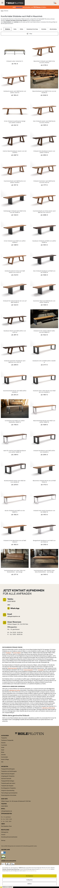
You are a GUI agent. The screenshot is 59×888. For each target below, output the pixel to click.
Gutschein (19, 7)
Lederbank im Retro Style (48, 707)
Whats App (14, 608)
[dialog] (29, 876)
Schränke (43, 29)
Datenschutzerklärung (45, 869)
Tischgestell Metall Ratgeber (8, 769)
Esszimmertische (12, 668)
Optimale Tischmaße (6, 778)
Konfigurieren (29, 879)
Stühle (21, 29)
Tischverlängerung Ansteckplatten (9, 793)
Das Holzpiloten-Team (6, 826)
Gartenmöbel (4, 757)
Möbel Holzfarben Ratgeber (8, 773)
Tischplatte (40, 669)
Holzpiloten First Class (32, 29)
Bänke (2, 752)
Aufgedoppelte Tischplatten (7, 776)
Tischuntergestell (28, 669)
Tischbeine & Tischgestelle (7, 740)
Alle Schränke (53, 29)
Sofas (15, 29)
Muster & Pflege (5, 759)
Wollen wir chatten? (7, 886)
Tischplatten (4, 738)
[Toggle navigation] (2, 3)
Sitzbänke (7, 29)
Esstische (3, 742)
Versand (3, 834)
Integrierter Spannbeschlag (7, 790)
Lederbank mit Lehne (14, 690)
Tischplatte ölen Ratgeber (7, 785)
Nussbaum (8, 652)
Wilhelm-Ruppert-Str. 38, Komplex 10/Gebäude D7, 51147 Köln (16, 801)
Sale (2, 761)
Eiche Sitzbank (17, 652)
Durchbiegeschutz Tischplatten (8, 788)
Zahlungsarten (4, 832)
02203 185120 (11, 601)
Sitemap (3, 840)
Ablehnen (29, 883)
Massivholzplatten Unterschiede (8, 795)
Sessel (2, 750)
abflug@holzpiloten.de (13, 616)
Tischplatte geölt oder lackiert (8, 783)
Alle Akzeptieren (29, 876)
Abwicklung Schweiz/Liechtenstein (9, 837)
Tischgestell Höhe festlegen (7, 781)
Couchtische (4, 745)
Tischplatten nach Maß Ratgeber (9, 771)
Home (2, 10)
